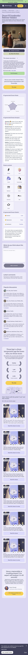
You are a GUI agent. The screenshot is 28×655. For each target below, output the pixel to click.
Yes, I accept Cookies (7, 652)
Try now (20, 6)
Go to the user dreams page (8, 401)
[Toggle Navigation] (25, 6)
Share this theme (15, 53)
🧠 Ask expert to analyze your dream (14, 593)
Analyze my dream (15, 50)
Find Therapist (14, 73)
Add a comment (14, 265)
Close (25, 652)
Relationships (11, 10)
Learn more (4, 649)
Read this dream (14, 479)
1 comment (6, 297)
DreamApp (4, 10)
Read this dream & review (14, 426)
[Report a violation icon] (17, 58)
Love (17, 10)
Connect (15, 2)
